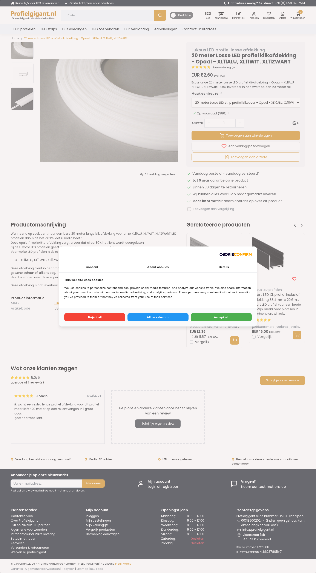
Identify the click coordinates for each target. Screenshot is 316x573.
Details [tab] (224, 267)
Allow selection (158, 317)
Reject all (95, 317)
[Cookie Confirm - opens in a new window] (235, 254)
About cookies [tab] (158, 267)
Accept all (221, 317)
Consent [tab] (92, 267)
